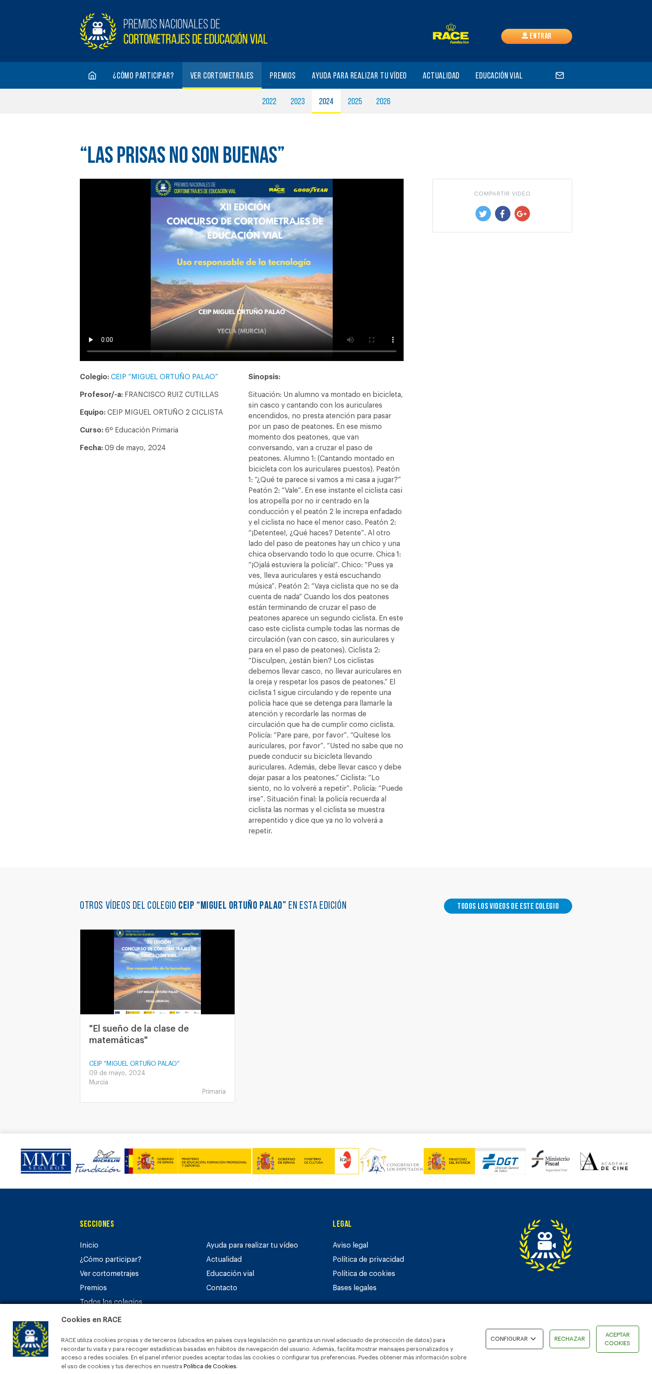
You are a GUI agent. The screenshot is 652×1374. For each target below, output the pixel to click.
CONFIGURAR (509, 1339)
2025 (355, 102)
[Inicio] (92, 75)
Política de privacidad (368, 1259)
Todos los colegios (111, 1302)
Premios (283, 76)
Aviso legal (350, 1245)
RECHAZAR (569, 1339)
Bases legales (355, 1288)
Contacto (221, 1288)
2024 (326, 102)
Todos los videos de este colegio (508, 907)
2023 (298, 102)
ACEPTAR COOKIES (617, 1339)
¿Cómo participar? (143, 76)
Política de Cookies (210, 1366)
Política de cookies (364, 1273)
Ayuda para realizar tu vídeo (359, 76)
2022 (269, 102)
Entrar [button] (540, 37)
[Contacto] (559, 75)
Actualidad (441, 76)
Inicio (89, 1245)
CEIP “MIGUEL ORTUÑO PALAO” (164, 377)
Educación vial (498, 76)
